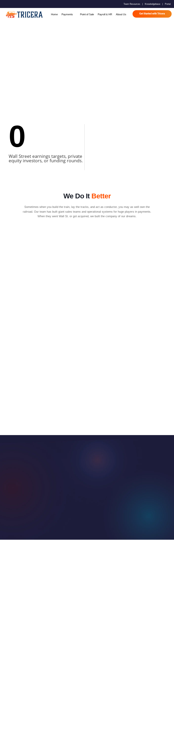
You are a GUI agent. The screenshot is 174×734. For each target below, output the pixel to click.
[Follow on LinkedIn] (22, 4)
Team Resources (132, 4)
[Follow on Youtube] (27, 4)
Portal (168, 4)
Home (54, 14)
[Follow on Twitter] (11, 4)
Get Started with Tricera (152, 14)
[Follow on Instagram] (16, 4)
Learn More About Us (69, 501)
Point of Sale (87, 14)
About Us (121, 14)
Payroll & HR (105, 14)
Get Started (112, 501)
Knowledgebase (152, 4)
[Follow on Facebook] (5, 4)
